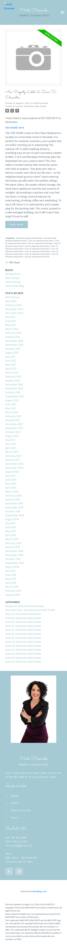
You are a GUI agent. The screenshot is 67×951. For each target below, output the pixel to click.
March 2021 (11, 451)
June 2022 (10, 404)
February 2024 (13, 332)
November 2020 (14, 467)
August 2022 (12, 400)
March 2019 (11, 539)
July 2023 (10, 356)
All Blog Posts (13, 274)
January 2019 (12, 547)
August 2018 (12, 566)
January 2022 (12, 420)
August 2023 (12, 352)
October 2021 (12, 432)
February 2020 (13, 495)
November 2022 (14, 388)
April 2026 (11, 301)
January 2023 (12, 380)
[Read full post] (33, 59)
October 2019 (12, 511)
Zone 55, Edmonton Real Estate (37, 257)
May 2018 (10, 578)
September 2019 (14, 515)
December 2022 (14, 384)
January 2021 (12, 459)
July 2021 (10, 440)
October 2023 (12, 348)
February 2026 (13, 305)
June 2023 (10, 360)
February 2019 (13, 543)
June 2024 (10, 321)
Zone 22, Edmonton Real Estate (23, 649)
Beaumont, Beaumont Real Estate (29, 238)
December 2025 (14, 309)
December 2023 (14, 340)
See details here (14, 127)
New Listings (12, 278)
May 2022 (10, 408)
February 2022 (13, 416)
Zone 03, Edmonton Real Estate (41, 241)
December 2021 (14, 424)
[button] (9, 871)
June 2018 (10, 575)
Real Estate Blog (14, 285)
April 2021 (10, 448)
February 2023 (13, 376)
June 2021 (10, 444)
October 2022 (12, 392)
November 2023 (14, 344)
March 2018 (11, 586)
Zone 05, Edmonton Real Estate (30, 106)
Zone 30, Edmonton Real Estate (37, 254)
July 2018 (10, 571)
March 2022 (11, 412)
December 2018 (14, 551)
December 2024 (14, 313)
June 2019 (10, 527)
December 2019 (14, 503)
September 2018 (14, 563)
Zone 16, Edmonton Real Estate (37, 249)
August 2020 (12, 471)
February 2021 (13, 455)
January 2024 (12, 336)
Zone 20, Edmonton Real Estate (37, 251)
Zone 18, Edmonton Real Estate (23, 641)
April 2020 (11, 487)
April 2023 (10, 368)
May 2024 (10, 325)
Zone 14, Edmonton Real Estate (37, 246)
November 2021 (14, 428)
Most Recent (12, 297)
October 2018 (12, 559)
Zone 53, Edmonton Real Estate (23, 657)
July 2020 (10, 475)
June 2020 (10, 479)
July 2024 (10, 317)
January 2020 (12, 499)
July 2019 (10, 523)
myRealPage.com (38, 891)
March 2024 (12, 329)
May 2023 (10, 364)
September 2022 (14, 396)
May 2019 (10, 531)
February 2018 (13, 590)
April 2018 (10, 582)
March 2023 (11, 372)
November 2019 (14, 507)
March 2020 (12, 491)
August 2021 (12, 436)
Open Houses (13, 281)
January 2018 (12, 594)
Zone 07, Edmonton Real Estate (40, 243)
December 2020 (14, 463)
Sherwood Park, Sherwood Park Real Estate (30, 610)
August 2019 (12, 519)
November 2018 (14, 555)
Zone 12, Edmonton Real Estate (23, 626)
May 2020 (10, 483)
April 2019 (10, 535)
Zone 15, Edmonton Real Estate (23, 633)
